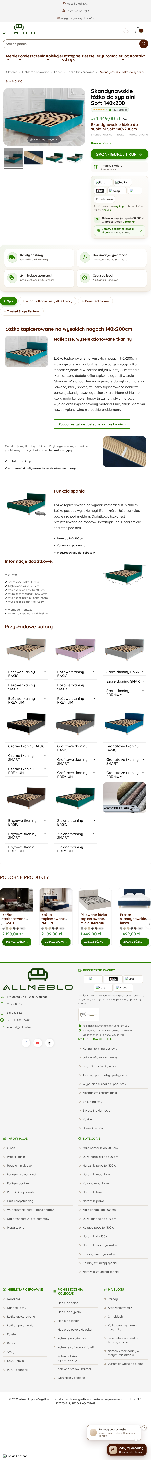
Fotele (11, 1334)
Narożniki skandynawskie (100, 1245)
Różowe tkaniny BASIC (70, 674)
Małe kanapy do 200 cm (99, 1210)
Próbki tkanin (16, 1157)
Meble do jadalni (68, 1321)
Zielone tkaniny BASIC (70, 822)
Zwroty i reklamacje (96, 1110)
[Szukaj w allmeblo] (143, 44)
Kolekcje (54, 55)
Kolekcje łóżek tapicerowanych (68, 1358)
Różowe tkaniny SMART (70, 687)
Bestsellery (92, 55)
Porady (113, 1299)
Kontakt (137, 55)
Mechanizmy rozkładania (100, 1093)
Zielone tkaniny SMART (70, 836)
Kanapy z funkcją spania (100, 1263)
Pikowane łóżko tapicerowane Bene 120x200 (133, 918)
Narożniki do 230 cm (96, 1236)
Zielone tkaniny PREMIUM (70, 849)
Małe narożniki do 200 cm (100, 1148)
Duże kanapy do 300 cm (99, 1219)
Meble (11, 55)
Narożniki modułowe (97, 1174)
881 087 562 (14, 1012)
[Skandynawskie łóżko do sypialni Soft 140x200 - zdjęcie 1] (13, 158)
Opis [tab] (10, 301)
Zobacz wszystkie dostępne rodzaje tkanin (91, 424)
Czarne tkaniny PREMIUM (21, 771)
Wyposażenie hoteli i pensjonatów (30, 1210)
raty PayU (119, 206)
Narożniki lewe (93, 1192)
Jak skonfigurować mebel (100, 1057)
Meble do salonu (68, 1303)
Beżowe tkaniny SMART (21, 687)
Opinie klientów (93, 1128)
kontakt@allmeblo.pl (20, 1027)
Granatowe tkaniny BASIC (122, 748)
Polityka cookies (18, 1183)
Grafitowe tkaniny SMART (72, 761)
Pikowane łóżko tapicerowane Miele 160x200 (54, 918)
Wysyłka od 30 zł (77, 3)
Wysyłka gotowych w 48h (77, 18)
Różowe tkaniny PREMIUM (70, 700)
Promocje (112, 55)
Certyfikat (130, 221)
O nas (11, 1148)
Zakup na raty (92, 1102)
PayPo (107, 209)
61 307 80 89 (14, 1004)
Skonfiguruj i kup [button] (116, 154)
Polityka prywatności (21, 1174)
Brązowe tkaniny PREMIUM (22, 849)
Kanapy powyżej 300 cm (100, 1227)
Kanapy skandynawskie (99, 1254)
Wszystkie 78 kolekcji (71, 1378)
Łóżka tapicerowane (21, 1316)
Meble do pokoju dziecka (74, 1329)
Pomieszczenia (32, 55)
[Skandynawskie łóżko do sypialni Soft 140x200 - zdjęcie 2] (33, 158)
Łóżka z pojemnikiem (21, 1325)
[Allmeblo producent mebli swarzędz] (38, 979)
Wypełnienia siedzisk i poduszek (104, 1084)
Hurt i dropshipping (20, 1201)
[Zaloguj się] (126, 30)
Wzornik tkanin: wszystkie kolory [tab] (49, 301)
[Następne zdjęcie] (81, 157)
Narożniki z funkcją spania (101, 1272)
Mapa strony (15, 1227)
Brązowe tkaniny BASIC (22, 822)
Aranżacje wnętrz (120, 1308)
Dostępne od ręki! (77, 11)
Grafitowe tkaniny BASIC (72, 748)
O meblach (115, 1316)
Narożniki (13, 1299)
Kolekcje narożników (71, 1338)
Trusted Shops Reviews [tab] (23, 311)
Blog (125, 55)
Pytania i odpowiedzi (21, 1192)
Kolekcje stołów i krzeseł (74, 1369)
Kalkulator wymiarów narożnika (122, 1327)
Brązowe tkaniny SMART (22, 836)
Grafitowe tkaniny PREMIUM (72, 774)
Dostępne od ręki (71, 57)
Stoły (10, 1352)
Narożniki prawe (94, 1201)
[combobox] (75, 44)
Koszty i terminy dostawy (100, 1048)
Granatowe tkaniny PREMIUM (122, 774)
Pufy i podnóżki (17, 1370)
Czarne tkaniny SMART (21, 757)
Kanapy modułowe (96, 1183)
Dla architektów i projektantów (28, 1219)
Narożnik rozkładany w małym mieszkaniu (123, 1353)
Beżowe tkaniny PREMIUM (21, 700)
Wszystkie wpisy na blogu (125, 1364)
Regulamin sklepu (19, 1165)
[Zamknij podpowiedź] (144, 1427)
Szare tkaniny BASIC (123, 672)
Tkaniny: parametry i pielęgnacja (105, 1075)
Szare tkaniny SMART (124, 681)
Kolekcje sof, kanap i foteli (75, 1347)
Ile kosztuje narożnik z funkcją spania (123, 1340)
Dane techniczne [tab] (97, 301)
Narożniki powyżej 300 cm (101, 1165)
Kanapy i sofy (16, 1308)
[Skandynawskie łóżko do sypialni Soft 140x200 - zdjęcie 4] (74, 158)
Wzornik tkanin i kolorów (99, 1066)
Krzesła (12, 1343)
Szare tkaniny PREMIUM (117, 692)
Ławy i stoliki (15, 1361)
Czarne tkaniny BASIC (26, 746)
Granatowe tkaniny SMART (122, 761)
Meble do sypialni (69, 1312)
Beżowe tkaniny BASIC (21, 674)
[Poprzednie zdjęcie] (6, 157)
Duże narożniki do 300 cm (100, 1157)
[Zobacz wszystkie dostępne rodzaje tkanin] (124, 797)
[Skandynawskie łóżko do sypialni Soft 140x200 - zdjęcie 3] (54, 158)
